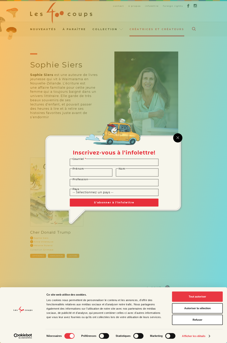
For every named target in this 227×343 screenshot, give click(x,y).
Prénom (78, 168)
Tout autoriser (197, 296)
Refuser (197, 319)
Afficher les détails (193, 336)
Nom (122, 168)
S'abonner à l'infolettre (114, 202)
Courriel (79, 159)
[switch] (104, 336)
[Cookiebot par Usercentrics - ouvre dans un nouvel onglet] (22, 336)
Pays (76, 189)
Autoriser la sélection (197, 308)
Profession (80, 179)
